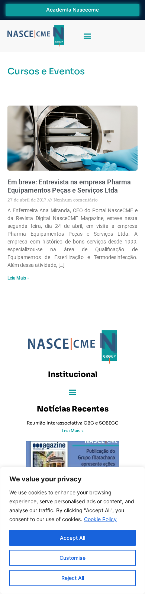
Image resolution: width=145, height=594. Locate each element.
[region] (72, 530)
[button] (87, 36)
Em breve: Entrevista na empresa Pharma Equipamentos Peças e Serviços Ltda (69, 186)
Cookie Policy (100, 519)
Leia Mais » (18, 278)
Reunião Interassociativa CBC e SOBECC (73, 423)
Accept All (72, 538)
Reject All (72, 578)
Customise (72, 558)
